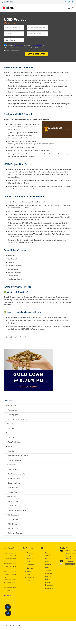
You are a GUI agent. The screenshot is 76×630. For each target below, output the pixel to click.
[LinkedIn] (72, 2)
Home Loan (10, 446)
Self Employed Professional (17, 419)
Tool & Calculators (12, 515)
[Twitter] (69, 2)
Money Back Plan (14, 478)
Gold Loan (9, 424)
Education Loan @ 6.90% (17, 510)
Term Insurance (13, 469)
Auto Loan (9, 433)
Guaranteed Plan (14, 483)
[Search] (73, 8)
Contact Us (49, 588)
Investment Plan (13, 487)
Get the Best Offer (36, 54)
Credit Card (12, 506)
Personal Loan (11, 405)
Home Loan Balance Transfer (18, 456)
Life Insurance (11, 465)
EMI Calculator (13, 519)
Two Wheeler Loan (14, 442)
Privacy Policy (19, 45)
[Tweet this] (15, 337)
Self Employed (13, 415)
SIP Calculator (13, 528)
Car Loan (11, 437)
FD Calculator (13, 524)
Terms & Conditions (36, 45)
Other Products (11, 497)
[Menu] (69, 7)
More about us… (8, 595)
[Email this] (6, 337)
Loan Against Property (15, 460)
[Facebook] (65, 2)
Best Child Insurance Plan (17, 474)
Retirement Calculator (15, 533)
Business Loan (13, 501)
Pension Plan (12, 492)
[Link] (8, 7)
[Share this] (11, 337)
